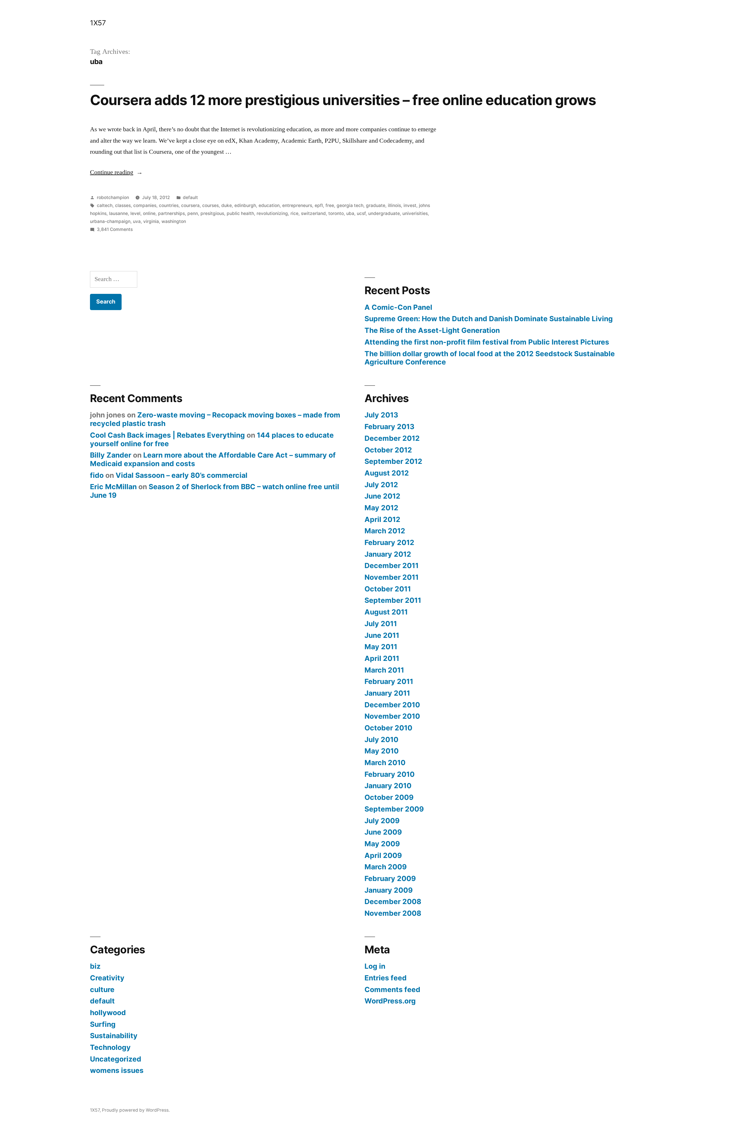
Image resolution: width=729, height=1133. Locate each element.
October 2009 (388, 797)
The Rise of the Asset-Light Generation (432, 330)
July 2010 (381, 739)
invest (410, 205)
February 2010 (389, 774)
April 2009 (383, 855)
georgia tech (350, 205)
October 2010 (388, 728)
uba (350, 213)
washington (173, 221)
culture (102, 989)
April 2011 (381, 658)
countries (169, 205)
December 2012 (392, 438)
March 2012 (384, 530)
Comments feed (392, 989)
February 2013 (389, 426)
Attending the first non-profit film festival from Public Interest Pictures (486, 342)
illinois (394, 205)
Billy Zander (110, 455)
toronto (336, 213)
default (190, 197)
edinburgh (245, 205)
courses (210, 205)
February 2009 (390, 878)
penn (192, 213)
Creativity (107, 978)
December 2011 (391, 565)
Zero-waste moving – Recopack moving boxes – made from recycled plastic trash (215, 419)
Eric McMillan (113, 486)
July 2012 (381, 484)
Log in (374, 966)
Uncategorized (115, 1059)
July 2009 (382, 820)
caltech (104, 205)
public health (240, 213)
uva (137, 221)
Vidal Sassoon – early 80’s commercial (181, 475)
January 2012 (387, 554)
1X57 (98, 23)
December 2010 (392, 704)
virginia (151, 221)
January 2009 (388, 890)
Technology (110, 1047)
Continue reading (116, 172)
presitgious (212, 213)
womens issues (117, 1070)
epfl (319, 205)
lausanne (118, 213)
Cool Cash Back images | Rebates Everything (167, 435)
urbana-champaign (110, 221)
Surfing (103, 1024)
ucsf (361, 213)
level (135, 213)
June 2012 (382, 496)
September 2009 (394, 809)
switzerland (313, 213)
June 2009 (383, 832)
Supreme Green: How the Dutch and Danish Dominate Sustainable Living (488, 318)
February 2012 (389, 542)
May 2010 (381, 751)
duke (226, 205)
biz (95, 966)
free (329, 205)
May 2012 (381, 507)
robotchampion (113, 197)
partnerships (171, 213)
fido (97, 475)
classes (123, 205)
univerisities (415, 213)
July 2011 (380, 623)
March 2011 (384, 670)
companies (144, 205)
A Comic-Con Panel (398, 307)
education (269, 205)
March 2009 (385, 866)
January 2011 (387, 693)
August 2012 (386, 473)
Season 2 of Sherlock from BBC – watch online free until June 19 (214, 490)
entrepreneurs (297, 205)
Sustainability (114, 1035)
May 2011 (380, 646)
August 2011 (386, 612)
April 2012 (382, 519)
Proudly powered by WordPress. (136, 1110)
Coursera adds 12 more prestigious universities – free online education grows (343, 99)
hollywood (108, 1012)
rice (294, 213)
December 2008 (392, 901)
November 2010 (392, 716)
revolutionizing (272, 213)
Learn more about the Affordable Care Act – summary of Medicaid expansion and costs (213, 459)
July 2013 (381, 415)
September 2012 (393, 461)
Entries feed (385, 978)
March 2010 (385, 762)
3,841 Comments (115, 229)
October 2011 (387, 589)
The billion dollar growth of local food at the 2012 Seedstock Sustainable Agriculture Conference (489, 357)
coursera (190, 205)
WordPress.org (390, 1001)
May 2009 (382, 843)
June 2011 (381, 635)
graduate (375, 205)
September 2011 (392, 600)
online (149, 213)
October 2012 (388, 450)
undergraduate (384, 213)
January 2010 (387, 785)
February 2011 (388, 681)
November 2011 (391, 577)
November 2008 (392, 913)
